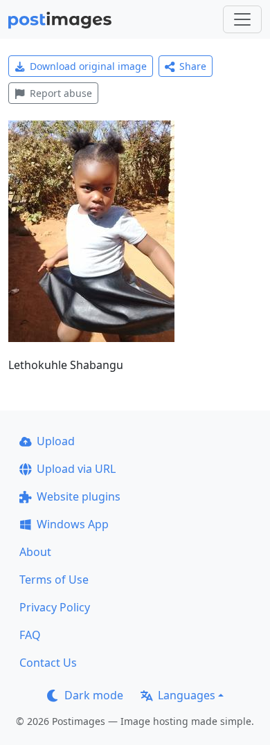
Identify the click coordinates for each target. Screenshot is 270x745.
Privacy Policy (54, 607)
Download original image (88, 66)
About (35, 551)
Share (192, 66)
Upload (56, 441)
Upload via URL (76, 468)
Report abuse (61, 93)
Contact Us (48, 662)
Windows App (73, 524)
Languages (186, 695)
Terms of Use (54, 579)
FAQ (30, 635)
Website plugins (78, 496)
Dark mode (93, 695)
